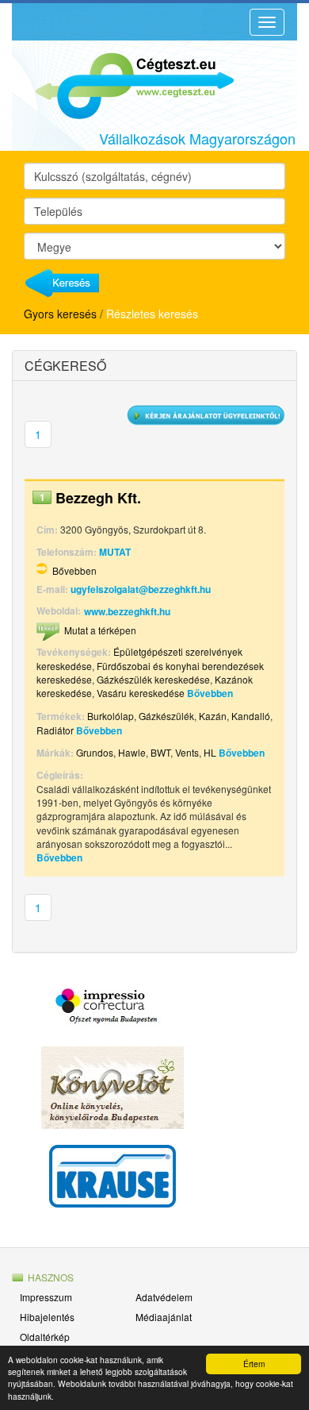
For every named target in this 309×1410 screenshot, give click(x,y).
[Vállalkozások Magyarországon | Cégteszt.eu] (123, 84)
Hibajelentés (47, 1316)
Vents (187, 752)
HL (210, 752)
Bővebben (74, 570)
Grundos (94, 752)
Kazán (213, 715)
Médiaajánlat (163, 1316)
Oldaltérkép (45, 1336)
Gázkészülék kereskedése (153, 679)
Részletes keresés (152, 314)
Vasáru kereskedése (141, 692)
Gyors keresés (60, 314)
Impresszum (46, 1297)
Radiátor (55, 730)
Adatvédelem (164, 1297)
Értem (254, 1364)
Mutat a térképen (100, 630)
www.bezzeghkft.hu (127, 611)
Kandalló (250, 715)
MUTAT (115, 552)
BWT (160, 752)
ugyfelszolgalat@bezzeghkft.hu (141, 589)
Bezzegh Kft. (98, 497)
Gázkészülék (166, 715)
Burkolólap (110, 715)
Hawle (132, 752)
